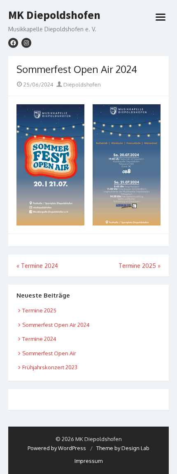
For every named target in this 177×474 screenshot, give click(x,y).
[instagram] (26, 43)
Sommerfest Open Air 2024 (56, 324)
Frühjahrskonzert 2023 (49, 367)
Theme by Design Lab (122, 448)
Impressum (88, 461)
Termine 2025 (39, 310)
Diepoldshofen (81, 84)
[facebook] (13, 43)
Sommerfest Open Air (49, 353)
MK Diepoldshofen (54, 15)
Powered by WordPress (57, 448)
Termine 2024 (39, 339)
